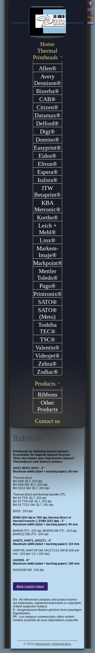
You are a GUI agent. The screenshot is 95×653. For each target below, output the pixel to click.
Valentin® (47, 347)
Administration (61, 644)
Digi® (47, 131)
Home (47, 44)
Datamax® (47, 115)
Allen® (47, 68)
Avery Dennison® (47, 79)
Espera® (47, 172)
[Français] (90, 4)
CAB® (47, 99)
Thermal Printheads (45, 54)
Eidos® (47, 156)
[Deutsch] (90, 17)
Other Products (47, 405)
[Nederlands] (90, 24)
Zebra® (47, 364)
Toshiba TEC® (47, 328)
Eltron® (47, 164)
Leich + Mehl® (47, 228)
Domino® (47, 139)
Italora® (47, 180)
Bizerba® (47, 91)
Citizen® (47, 107)
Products (45, 383)
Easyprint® (47, 148)
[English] (90, 11)
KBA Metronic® (47, 206)
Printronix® (47, 294)
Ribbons (47, 394)
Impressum (43, 644)
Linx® (47, 240)
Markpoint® (47, 263)
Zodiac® (47, 372)
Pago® (47, 286)
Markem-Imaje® (47, 251)
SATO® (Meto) (47, 313)
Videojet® (47, 355)
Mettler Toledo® (47, 274)
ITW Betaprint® (47, 191)
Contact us (47, 421)
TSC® (47, 339)
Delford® (47, 123)
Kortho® (47, 217)
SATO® (47, 302)
